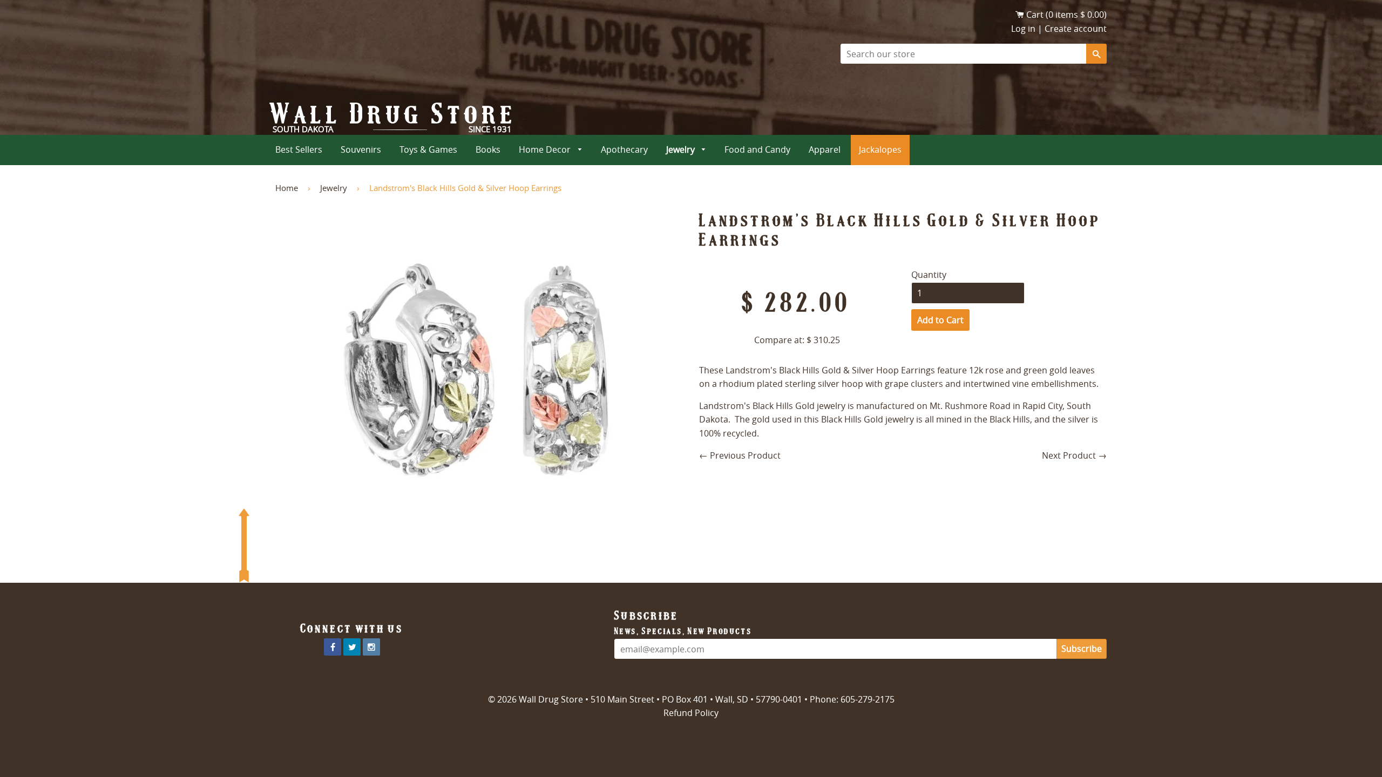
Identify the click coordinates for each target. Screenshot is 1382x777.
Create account (1076, 29)
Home (286, 187)
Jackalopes (880, 149)
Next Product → (1074, 455)
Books (488, 149)
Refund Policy (691, 713)
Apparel (825, 149)
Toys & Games (428, 149)
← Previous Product (740, 455)
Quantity (928, 275)
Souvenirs (361, 149)
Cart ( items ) (1066, 15)
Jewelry (681, 149)
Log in (1023, 29)
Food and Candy (757, 149)
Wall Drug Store (393, 114)
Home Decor (546, 149)
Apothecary (624, 149)
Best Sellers (298, 149)
